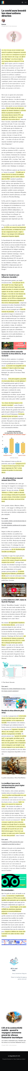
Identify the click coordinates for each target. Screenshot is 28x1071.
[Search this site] (22, 2)
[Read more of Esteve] (3, 20)
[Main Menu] (25, 2)
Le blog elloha (12, 1056)
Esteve (4, 24)
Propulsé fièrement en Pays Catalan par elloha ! (14, 1059)
